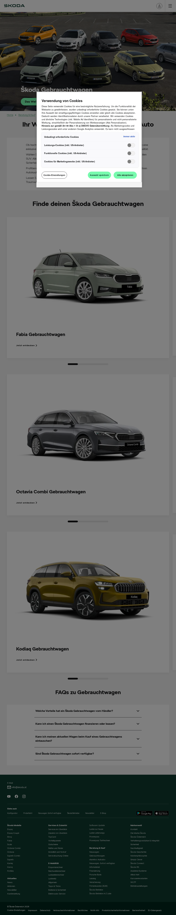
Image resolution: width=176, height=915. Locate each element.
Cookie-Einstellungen (54, 175)
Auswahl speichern (99, 175)
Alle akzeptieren (125, 175)
